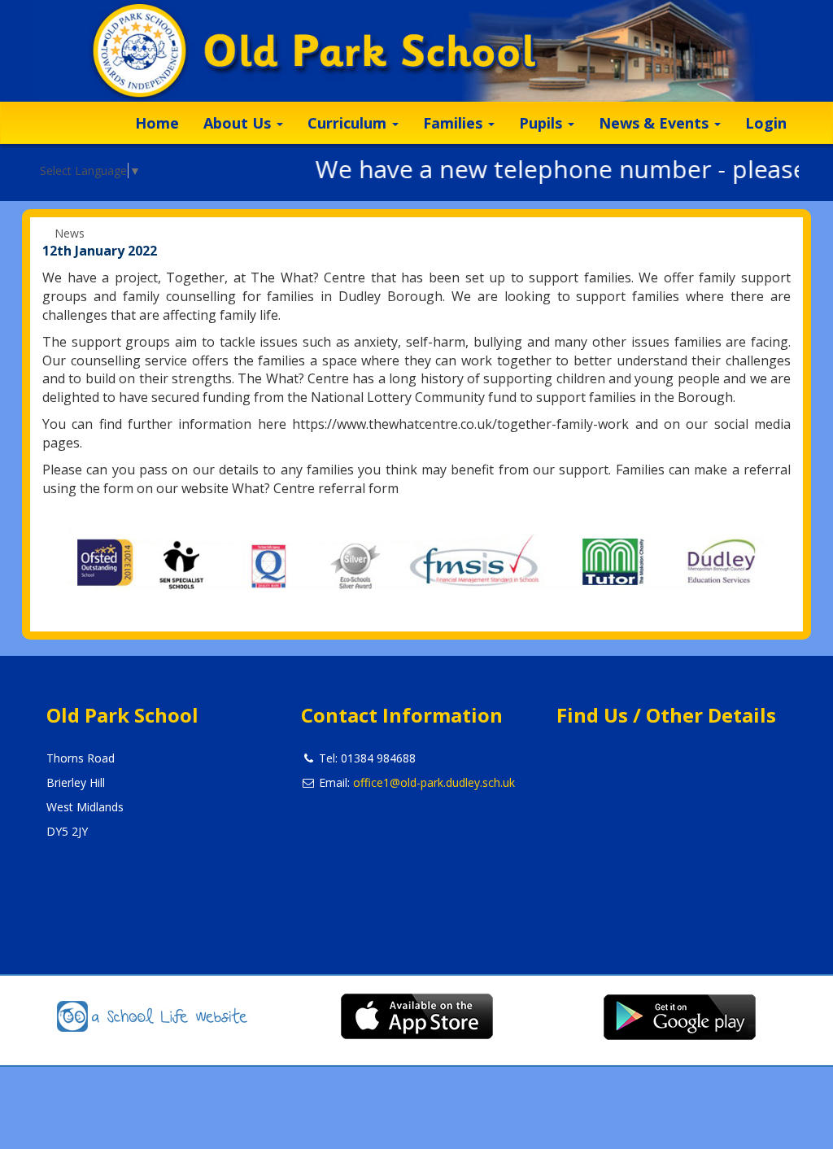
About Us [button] (239, 123)
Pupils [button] (542, 123)
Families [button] (454, 123)
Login (766, 123)
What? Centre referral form (315, 488)
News (70, 233)
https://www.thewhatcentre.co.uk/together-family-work (460, 424)
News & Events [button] (656, 123)
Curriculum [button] (348, 123)
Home (157, 123)
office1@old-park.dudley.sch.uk (434, 782)
